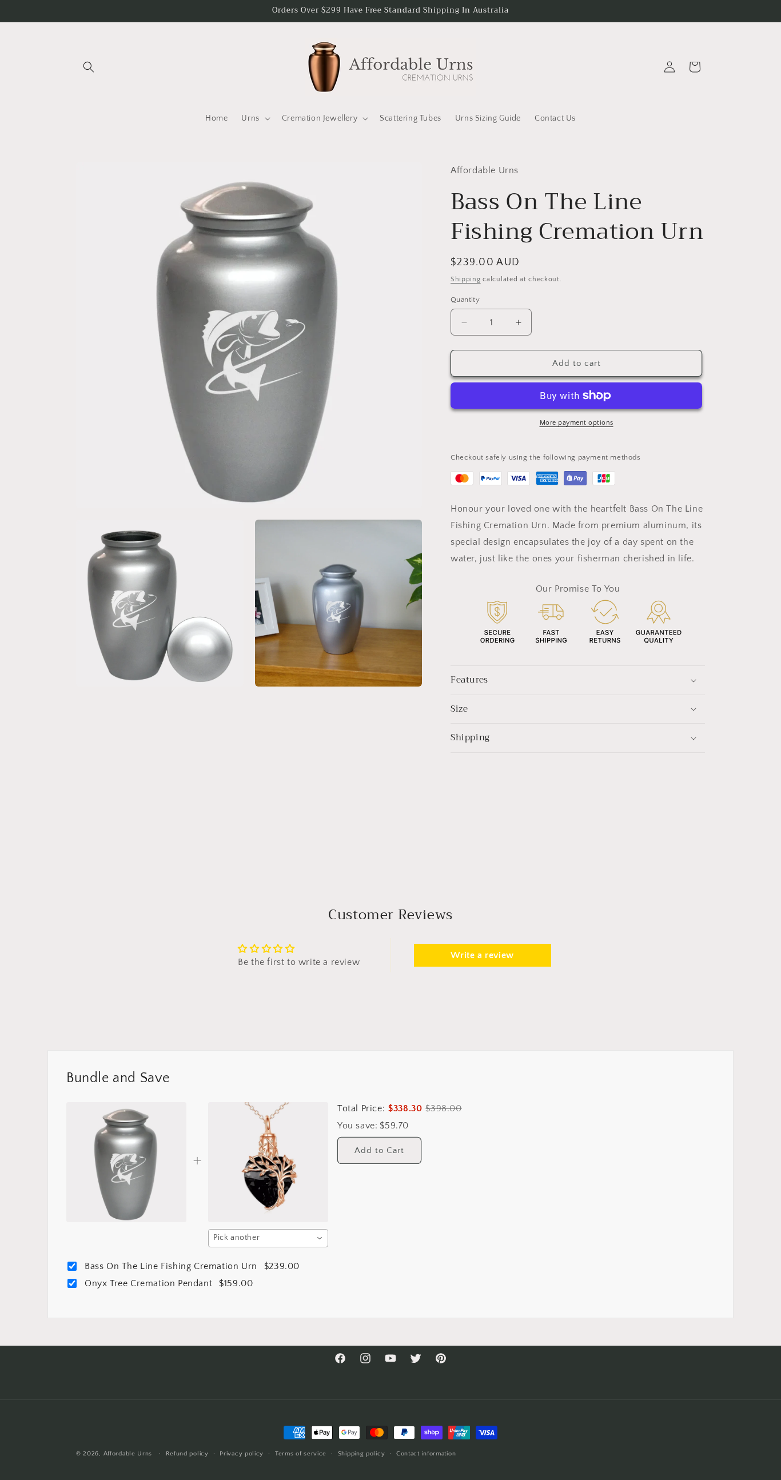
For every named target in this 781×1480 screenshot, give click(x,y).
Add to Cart (379, 1150)
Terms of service (300, 1453)
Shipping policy (361, 1453)
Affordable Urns (128, 1453)
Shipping (466, 279)
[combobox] (268, 1238)
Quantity (465, 300)
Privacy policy (242, 1453)
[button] (88, 66)
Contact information (426, 1453)
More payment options (576, 422)
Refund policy (187, 1453)
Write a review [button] (482, 955)
